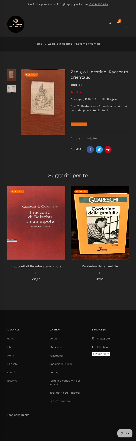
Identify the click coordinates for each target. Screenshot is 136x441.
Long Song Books (18, 414)
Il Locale (12, 364)
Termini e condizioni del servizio (64, 382)
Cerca (53, 338)
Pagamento (56, 355)
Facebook (103, 347)
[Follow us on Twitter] (99, 149)
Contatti (12, 381)
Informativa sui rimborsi (64, 392)
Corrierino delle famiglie (100, 266)
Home (38, 43)
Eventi (11, 372)
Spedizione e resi (60, 364)
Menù (10, 355)
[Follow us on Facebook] (90, 149)
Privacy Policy (102, 354)
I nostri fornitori (59, 401)
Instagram (103, 338)
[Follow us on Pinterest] (108, 149)
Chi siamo (55, 347)
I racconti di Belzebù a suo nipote (36, 266)
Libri (10, 347)
